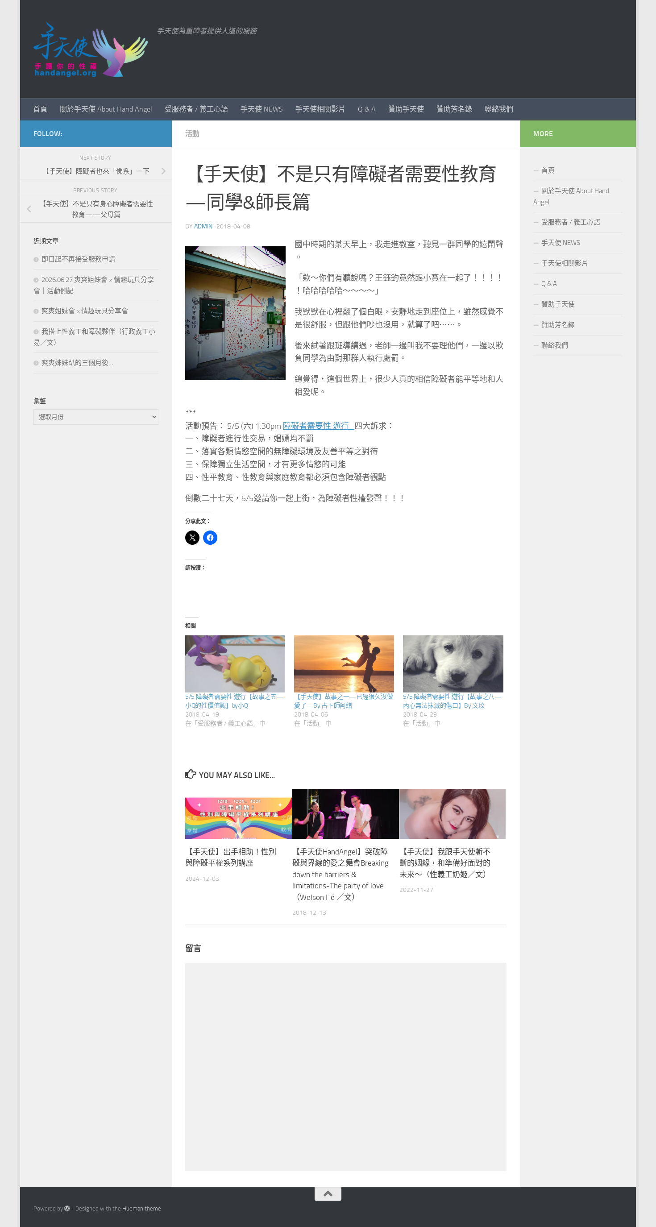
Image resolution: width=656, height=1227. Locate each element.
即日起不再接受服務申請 (78, 259)
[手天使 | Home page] (90, 49)
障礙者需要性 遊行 (318, 426)
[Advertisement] (95, 581)
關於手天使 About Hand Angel (106, 109)
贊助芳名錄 (454, 109)
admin (203, 226)
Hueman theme (141, 1208)
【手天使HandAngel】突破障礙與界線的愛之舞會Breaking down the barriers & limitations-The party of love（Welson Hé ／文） (340, 874)
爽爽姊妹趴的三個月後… (77, 363)
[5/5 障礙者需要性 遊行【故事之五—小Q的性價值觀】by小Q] (235, 663)
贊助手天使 (406, 109)
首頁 (40, 109)
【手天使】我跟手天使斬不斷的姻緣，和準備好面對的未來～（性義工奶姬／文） (444, 863)
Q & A (367, 109)
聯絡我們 (499, 109)
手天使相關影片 (320, 109)
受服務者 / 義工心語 (196, 109)
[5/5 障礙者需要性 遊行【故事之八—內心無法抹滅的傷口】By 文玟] (453, 663)
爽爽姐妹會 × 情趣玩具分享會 (85, 311)
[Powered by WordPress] (67, 1208)
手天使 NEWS (262, 109)
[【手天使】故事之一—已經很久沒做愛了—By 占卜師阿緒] (344, 663)
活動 (192, 133)
